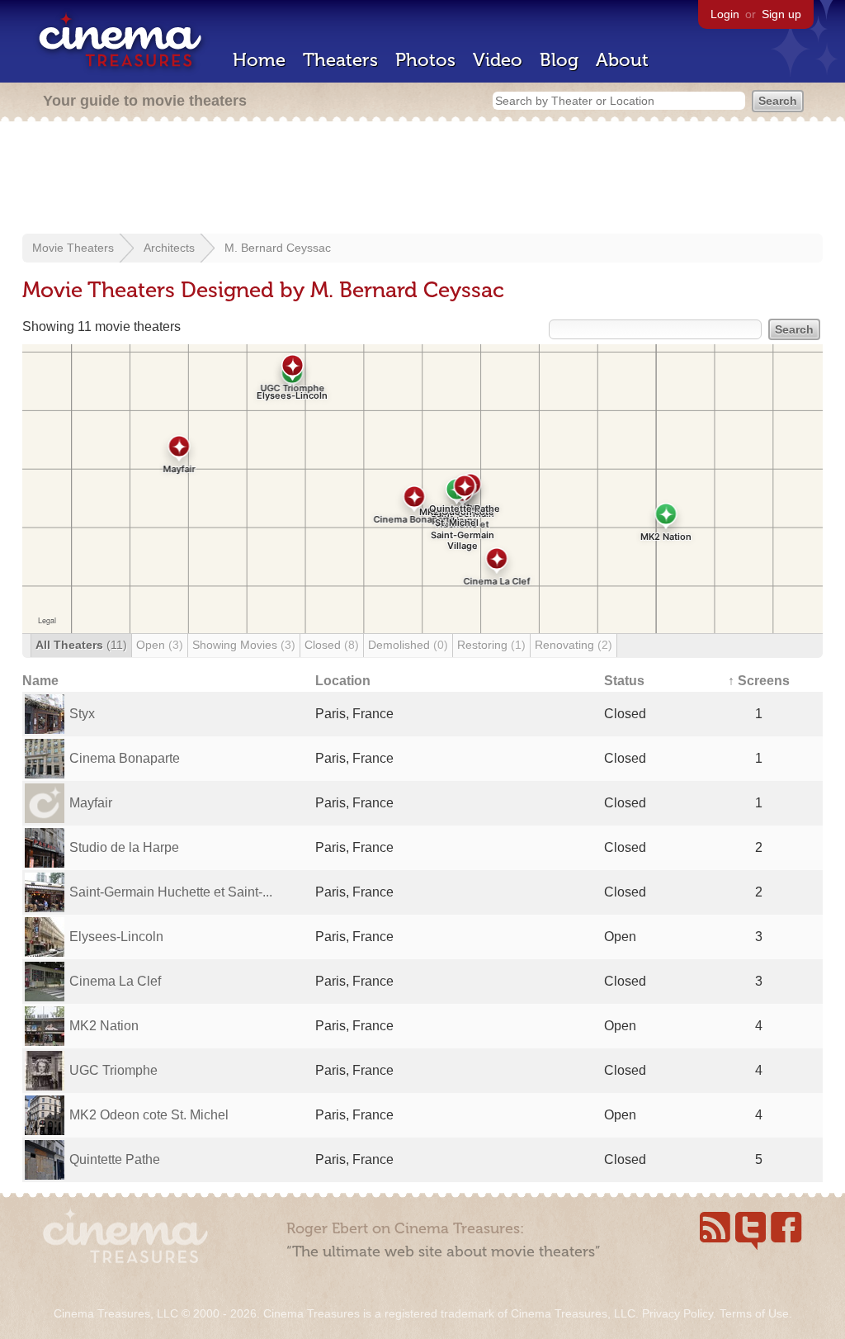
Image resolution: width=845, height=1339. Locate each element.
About (622, 60)
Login (724, 14)
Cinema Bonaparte (124, 758)
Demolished (408, 644)
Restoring (491, 644)
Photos (425, 60)
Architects (169, 247)
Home (259, 60)
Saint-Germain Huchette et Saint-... (170, 892)
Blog (559, 60)
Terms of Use (754, 1313)
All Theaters (81, 644)
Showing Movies (243, 644)
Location (343, 681)
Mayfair (90, 803)
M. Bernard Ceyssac (277, 247)
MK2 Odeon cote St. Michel (149, 1115)
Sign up (781, 14)
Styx (82, 714)
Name (40, 681)
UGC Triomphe (113, 1070)
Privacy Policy (677, 1313)
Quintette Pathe (114, 1159)
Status (624, 681)
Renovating (573, 644)
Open (159, 644)
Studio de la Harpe (124, 847)
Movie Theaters (73, 247)
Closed (331, 644)
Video (497, 60)
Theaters (340, 60)
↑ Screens (759, 681)
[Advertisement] (422, 179)
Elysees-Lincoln (116, 937)
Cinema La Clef (115, 981)
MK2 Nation (104, 1026)
